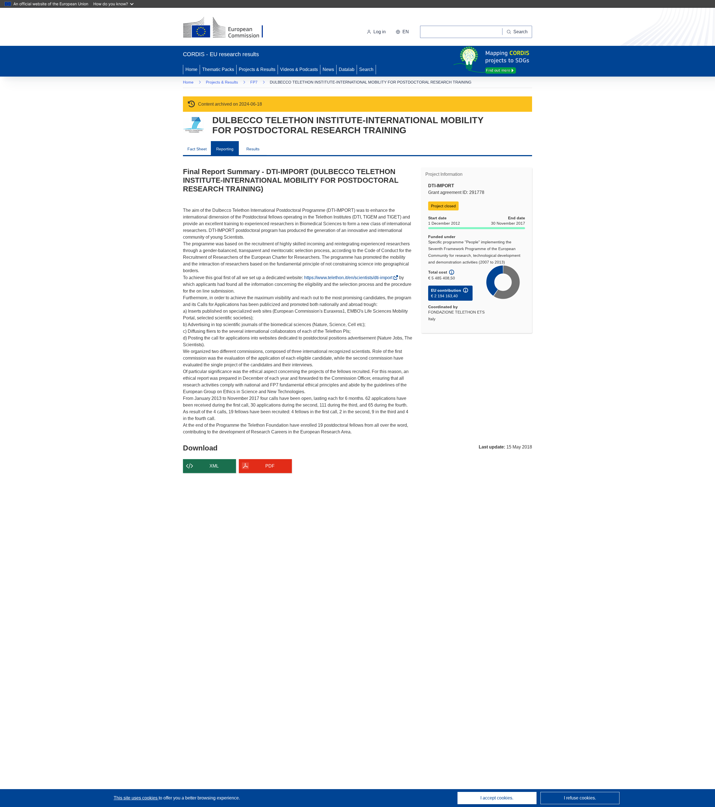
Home (191, 69)
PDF (270, 466)
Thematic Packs (218, 69)
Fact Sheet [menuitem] (197, 149)
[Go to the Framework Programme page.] (193, 125)
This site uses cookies (136, 798)
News (328, 69)
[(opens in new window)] (228, 28)
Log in (379, 31)
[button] (402, 32)
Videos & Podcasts (299, 69)
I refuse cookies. (580, 798)
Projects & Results (257, 69)
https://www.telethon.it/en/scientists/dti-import (349, 277)
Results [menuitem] (252, 149)
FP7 (254, 82)
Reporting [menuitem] (224, 149)
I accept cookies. (496, 798)
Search (366, 69)
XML (214, 466)
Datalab (346, 69)
